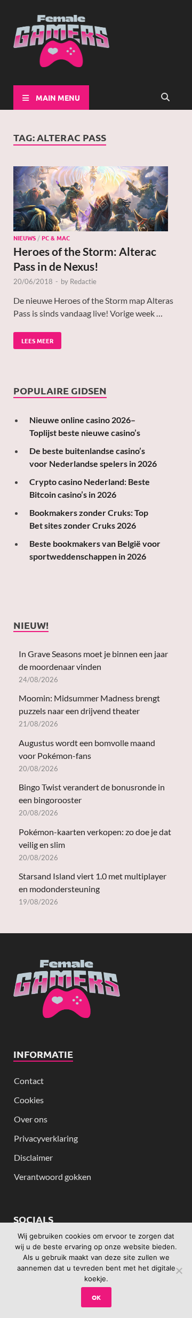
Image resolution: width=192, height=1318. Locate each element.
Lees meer (33, 338)
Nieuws (24, 237)
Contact (29, 1081)
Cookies (29, 1100)
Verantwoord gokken (52, 1176)
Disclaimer (33, 1157)
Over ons (30, 1119)
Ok (96, 1297)
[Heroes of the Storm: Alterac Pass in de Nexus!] (96, 200)
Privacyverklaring (46, 1138)
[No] (178, 1270)
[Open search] (165, 97)
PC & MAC (56, 237)
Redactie (83, 281)
